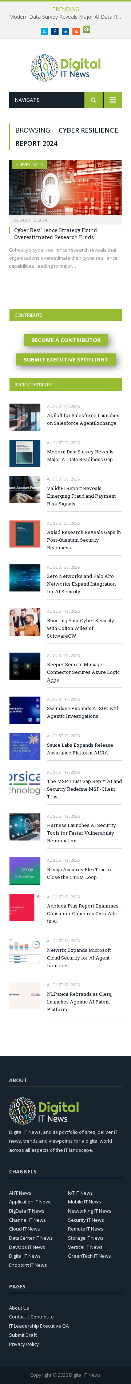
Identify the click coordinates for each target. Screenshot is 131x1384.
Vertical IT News (85, 1247)
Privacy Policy (24, 1344)
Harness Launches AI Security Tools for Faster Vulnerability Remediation (81, 833)
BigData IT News (26, 1210)
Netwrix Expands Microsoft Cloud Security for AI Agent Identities (79, 958)
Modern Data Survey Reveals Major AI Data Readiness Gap (67, 17)
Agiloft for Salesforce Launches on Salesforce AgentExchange (83, 419)
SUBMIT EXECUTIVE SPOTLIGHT (66, 359)
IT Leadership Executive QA (39, 1325)
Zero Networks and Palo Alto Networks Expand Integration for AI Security (81, 584)
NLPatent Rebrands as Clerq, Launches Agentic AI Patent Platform (79, 1002)
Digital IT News (25, 1256)
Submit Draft (23, 1335)
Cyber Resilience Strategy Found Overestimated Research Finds (55, 233)
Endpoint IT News (28, 1265)
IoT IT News (80, 1193)
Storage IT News (86, 1238)
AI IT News (20, 1193)
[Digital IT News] (65, 66)
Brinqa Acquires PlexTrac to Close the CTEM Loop (79, 873)
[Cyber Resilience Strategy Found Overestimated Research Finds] (65, 190)
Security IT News (86, 1220)
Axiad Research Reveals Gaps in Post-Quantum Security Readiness (84, 540)
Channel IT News (27, 1220)
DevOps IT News (27, 1247)
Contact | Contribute (31, 1316)
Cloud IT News (24, 1228)
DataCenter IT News (31, 1238)
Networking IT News (89, 1210)
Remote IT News (85, 1228)
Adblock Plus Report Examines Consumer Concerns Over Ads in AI (83, 913)
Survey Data (29, 165)
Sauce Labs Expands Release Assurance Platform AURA (80, 749)
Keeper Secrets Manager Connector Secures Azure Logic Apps (83, 672)
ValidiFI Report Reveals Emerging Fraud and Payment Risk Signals (81, 496)
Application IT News (30, 1201)
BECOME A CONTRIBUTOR (65, 340)
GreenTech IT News (89, 1256)
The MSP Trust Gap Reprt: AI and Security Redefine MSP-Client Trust (84, 789)
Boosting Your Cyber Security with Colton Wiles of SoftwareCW (80, 628)
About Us (19, 1308)
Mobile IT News (84, 1201)
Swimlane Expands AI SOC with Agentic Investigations (83, 712)
